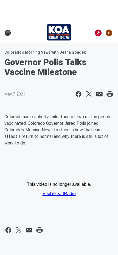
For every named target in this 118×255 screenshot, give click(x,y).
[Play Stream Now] (109, 33)
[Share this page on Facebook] (78, 94)
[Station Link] (59, 33)
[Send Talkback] (98, 33)
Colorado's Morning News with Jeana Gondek (45, 52)
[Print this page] (110, 94)
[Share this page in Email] (99, 94)
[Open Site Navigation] (7, 33)
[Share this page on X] (89, 94)
